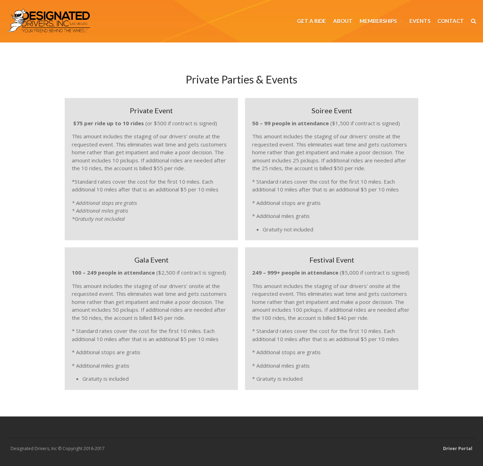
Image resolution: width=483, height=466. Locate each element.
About (343, 21)
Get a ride (311, 21)
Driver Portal (457, 448)
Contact (450, 21)
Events (419, 21)
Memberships (378, 21)
